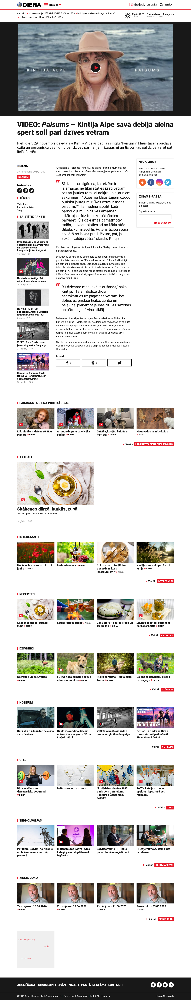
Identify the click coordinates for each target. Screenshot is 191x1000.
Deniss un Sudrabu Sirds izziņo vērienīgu (31, 376)
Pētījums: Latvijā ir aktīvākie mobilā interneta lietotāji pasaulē (35, 852)
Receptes (27, 594)
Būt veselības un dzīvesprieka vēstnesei (31, 791)
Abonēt (152, 4)
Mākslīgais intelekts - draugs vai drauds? (96, 13)
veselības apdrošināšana (33, 951)
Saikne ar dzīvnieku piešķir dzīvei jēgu (153, 678)
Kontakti (115, 985)
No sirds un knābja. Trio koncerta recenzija (31, 280)
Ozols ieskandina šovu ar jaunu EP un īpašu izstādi (74, 734)
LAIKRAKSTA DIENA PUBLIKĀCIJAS (44, 403)
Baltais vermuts (71, 788)
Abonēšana (26, 985)
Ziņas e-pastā (79, 985)
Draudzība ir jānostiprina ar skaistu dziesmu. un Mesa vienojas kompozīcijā (33, 246)
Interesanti (29, 537)
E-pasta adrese (147, 211)
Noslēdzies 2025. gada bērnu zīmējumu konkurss (112, 793)
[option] (95, 70)
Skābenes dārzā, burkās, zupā (47, 509)
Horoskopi (45, 985)
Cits (22, 760)
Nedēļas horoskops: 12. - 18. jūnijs (35, 567)
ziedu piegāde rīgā (26, 939)
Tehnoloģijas (30, 820)
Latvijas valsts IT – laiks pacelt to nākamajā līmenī (113, 850)
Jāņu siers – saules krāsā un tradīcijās (115, 624)
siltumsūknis (43, 961)
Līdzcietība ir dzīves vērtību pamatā (34, 433)
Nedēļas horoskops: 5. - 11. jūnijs (154, 567)
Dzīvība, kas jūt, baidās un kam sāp (113, 433)
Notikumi (23, 177)
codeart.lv (105, 996)
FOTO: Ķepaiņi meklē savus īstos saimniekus (74, 678)
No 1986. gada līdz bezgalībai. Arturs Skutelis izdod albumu (32, 312)
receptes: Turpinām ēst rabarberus (153, 624)
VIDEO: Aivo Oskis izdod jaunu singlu (31, 344)
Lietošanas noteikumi (51, 996)
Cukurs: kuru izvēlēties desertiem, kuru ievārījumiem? (111, 568)
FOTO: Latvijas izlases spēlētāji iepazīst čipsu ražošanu (151, 791)
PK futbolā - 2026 (54, 17)
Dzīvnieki (26, 648)
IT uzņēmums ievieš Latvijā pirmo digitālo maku (74, 852)
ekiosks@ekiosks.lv (165, 996)
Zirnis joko (28, 878)
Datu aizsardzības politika (76, 996)
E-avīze (61, 985)
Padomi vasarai (71, 565)
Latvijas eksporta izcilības (32, 17)
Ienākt (169, 4)
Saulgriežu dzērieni (73, 622)
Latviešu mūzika (25, 207)
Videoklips (22, 204)
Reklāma (99, 985)
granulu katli (26, 959)
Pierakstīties (162, 223)
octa (46, 946)
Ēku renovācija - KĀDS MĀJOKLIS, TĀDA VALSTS (52, 13)
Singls (20, 210)
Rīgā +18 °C (138, 14)
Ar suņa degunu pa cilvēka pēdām (73, 433)
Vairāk (129, 444)
